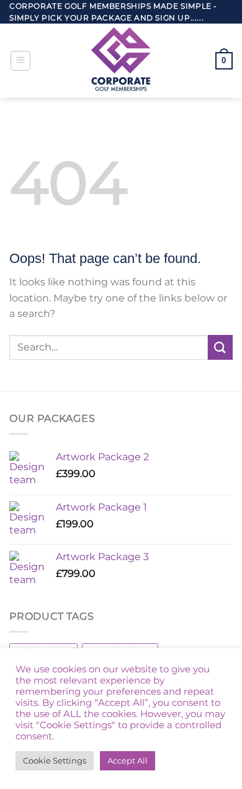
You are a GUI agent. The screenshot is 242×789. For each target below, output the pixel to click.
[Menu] (20, 61)
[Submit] (220, 347)
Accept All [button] (127, 760)
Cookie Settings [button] (54, 760)
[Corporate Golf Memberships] (121, 61)
